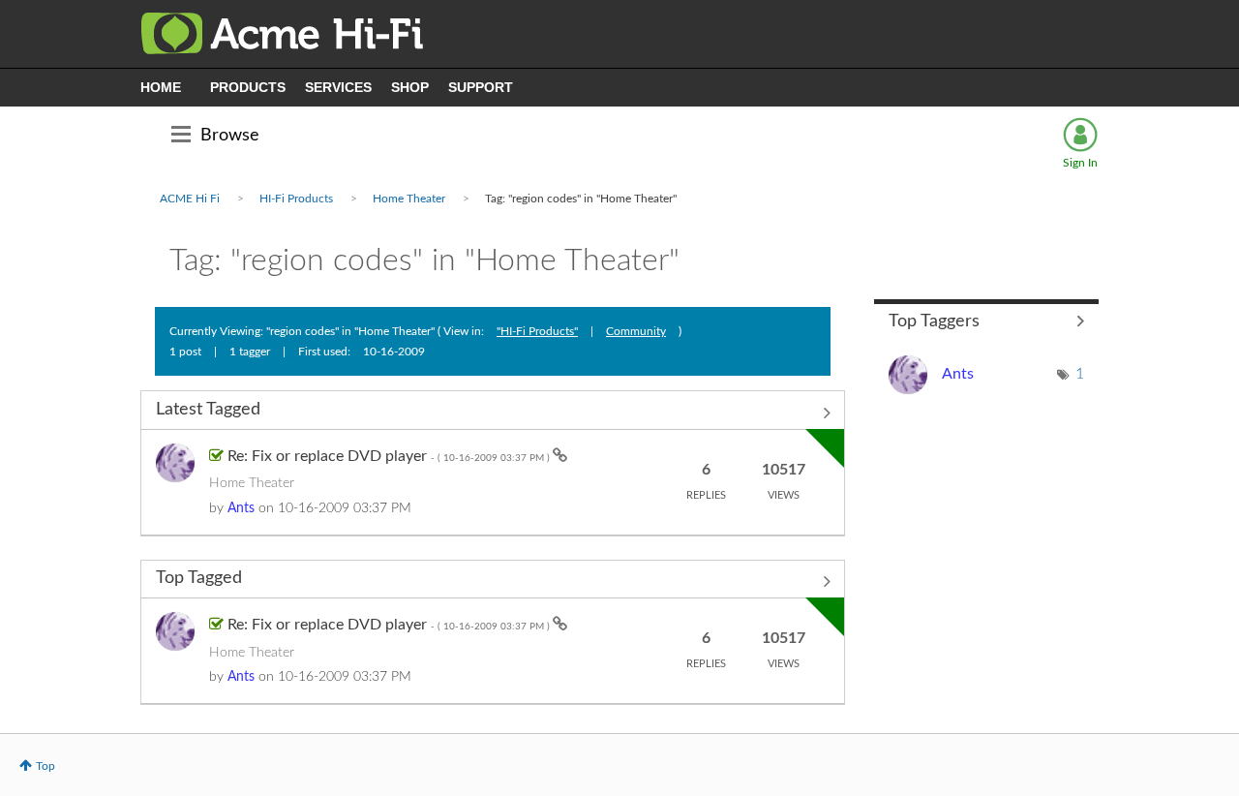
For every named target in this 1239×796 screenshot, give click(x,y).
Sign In (1080, 162)
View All (492, 412)
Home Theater (409, 198)
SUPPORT (480, 87)
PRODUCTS (248, 87)
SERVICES (338, 87)
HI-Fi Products (296, 198)
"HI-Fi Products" (537, 331)
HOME (160, 87)
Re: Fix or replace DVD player (390, 456)
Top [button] (45, 766)
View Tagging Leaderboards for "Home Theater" (987, 321)
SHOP (410, 87)
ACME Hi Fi (190, 198)
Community (636, 331)
